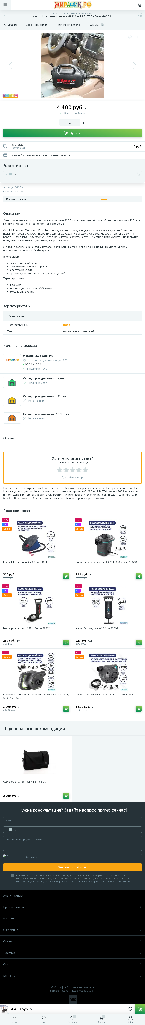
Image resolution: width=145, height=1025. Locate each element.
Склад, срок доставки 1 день (44, 378)
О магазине (10, 930)
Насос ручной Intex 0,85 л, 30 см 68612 (26, 628)
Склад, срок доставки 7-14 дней (46, 414)
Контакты (9, 975)
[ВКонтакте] (73, 999)
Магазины (9, 918)
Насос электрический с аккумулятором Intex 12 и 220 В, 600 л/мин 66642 (36, 696)
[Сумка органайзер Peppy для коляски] (36, 758)
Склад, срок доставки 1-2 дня (44, 396)
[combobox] (9, 174)
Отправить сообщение (72, 867)
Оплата (8, 941)
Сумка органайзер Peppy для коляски (25, 781)
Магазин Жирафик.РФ (38, 356)
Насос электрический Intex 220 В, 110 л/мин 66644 (106, 694)
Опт (5, 964)
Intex (103, 199)
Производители (13, 907)
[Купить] (66, 576)
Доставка (9, 953)
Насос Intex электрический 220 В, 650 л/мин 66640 (106, 562)
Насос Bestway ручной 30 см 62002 (97, 628)
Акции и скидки (13, 895)
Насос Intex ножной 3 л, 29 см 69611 (25, 562)
